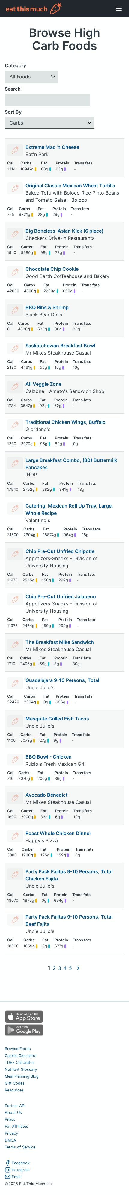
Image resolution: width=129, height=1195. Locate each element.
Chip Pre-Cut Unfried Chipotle (60, 551)
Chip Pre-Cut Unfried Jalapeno (61, 596)
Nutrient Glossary (21, 1069)
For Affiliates (16, 1126)
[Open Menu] (118, 8)
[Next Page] (78, 968)
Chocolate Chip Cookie (52, 269)
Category (15, 65)
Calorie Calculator (21, 1055)
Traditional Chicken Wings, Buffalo (66, 422)
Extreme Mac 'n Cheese (52, 147)
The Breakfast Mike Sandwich (60, 642)
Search (13, 89)
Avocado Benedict (47, 795)
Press (10, 1119)
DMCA (10, 1140)
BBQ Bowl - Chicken (49, 757)
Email (16, 1177)
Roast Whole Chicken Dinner (58, 833)
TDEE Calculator (19, 1062)
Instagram (21, 1170)
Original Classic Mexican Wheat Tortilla (70, 186)
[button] (31, 77)
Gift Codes (15, 1083)
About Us (13, 1112)
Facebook (21, 1163)
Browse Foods (18, 1048)
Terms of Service (20, 1147)
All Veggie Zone (44, 384)
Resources (14, 1090)
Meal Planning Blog (22, 1076)
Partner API (15, 1105)
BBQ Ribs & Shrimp (47, 307)
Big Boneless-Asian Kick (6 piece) (65, 231)
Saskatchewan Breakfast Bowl (60, 346)
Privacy (11, 1133)
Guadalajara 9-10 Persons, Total (62, 680)
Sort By (13, 112)
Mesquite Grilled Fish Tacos (57, 719)
